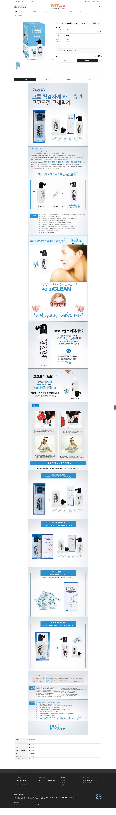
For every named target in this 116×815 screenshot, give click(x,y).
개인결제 (27, 1)
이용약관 (29, 771)
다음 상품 (97, 74)
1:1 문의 (63, 782)
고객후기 (24, 771)
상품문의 (32, 1)
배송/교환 (90, 79)
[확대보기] (52, 59)
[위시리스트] (100, 60)
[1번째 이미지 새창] (17, 65)
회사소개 (20, 771)
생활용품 (46, 12)
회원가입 (88, 1)
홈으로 (15, 771)
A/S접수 (63, 785)
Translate (24, 7)
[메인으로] (15, 15)
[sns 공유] (100, 31)
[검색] (100, 6)
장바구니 (99, 1)
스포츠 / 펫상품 (57, 12)
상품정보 (25, 79)
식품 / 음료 (34, 12)
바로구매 (87, 61)
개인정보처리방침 (36, 771)
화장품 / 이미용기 (23, 12)
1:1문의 (23, 1)
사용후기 (47, 79)
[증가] (63, 52)
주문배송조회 (64, 784)
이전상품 (18, 74)
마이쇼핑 (93, 1)
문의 (81, 12)
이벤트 (63, 780)
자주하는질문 (17, 1)
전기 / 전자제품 (69, 12)
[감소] (58, 52)
